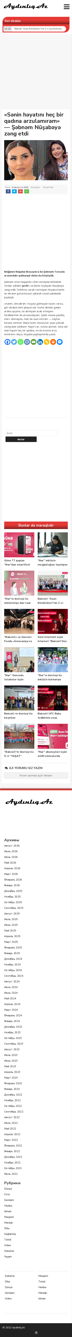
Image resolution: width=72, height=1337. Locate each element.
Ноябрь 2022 (12, 1100)
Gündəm (9, 1200)
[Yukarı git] (66, 1331)
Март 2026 (11, 874)
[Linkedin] (40, 342)
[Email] (34, 342)
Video (7, 1245)
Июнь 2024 (11, 993)
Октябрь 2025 (13, 902)
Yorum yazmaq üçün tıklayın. (36, 775)
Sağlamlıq (10, 1234)
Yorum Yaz (48, 187)
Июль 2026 (11, 851)
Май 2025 (10, 930)
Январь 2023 (12, 1089)
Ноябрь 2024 (12, 964)
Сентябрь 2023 (13, 1043)
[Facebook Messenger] (60, 342)
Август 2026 (12, 845)
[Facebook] (7, 342)
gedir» (25, 285)
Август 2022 (12, 1117)
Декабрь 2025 (13, 891)
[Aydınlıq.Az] (26, 10)
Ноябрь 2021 (12, 1162)
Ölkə (6, 1228)
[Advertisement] (36, 72)
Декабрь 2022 (13, 1094)
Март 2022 (11, 1140)
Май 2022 (10, 1128)
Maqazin (9, 1217)
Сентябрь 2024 (13, 976)
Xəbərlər (9, 1251)
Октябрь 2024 (13, 970)
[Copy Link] (47, 342)
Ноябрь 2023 (12, 1032)
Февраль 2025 (13, 947)
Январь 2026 (12, 885)
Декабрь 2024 (13, 959)
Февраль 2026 (13, 879)
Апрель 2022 (12, 1134)
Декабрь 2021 (13, 1157)
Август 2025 (12, 913)
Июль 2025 (11, 919)
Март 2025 (11, 942)
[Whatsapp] (20, 342)
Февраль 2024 (13, 1015)
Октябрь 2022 (13, 1106)
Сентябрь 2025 (13, 908)
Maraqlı (8, 1222)
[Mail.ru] (27, 342)
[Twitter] (14, 342)
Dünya (8, 1188)
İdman (8, 1211)
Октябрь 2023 (13, 1038)
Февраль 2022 (13, 1145)
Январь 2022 (12, 1151)
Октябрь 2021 (13, 1168)
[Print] (53, 342)
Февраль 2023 (13, 1083)
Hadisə (8, 1205)
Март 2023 (11, 1077)
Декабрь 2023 (13, 1026)
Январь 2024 (12, 1021)
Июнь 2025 (11, 925)
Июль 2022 (11, 1123)
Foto (7, 1194)
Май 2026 (10, 862)
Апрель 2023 (12, 1072)
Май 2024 (10, 998)
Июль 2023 (11, 1055)
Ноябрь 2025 (12, 896)
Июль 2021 (11, 1174)
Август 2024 (12, 981)
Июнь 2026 (11, 857)
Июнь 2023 (11, 1060)
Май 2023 (10, 1066)
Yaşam (8, 1256)
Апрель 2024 (12, 1004)
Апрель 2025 (12, 936)
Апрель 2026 (12, 868)
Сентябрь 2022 (13, 1111)
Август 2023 (12, 1049)
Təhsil (7, 1239)
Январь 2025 (12, 953)
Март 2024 (11, 1009)
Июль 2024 (11, 987)
